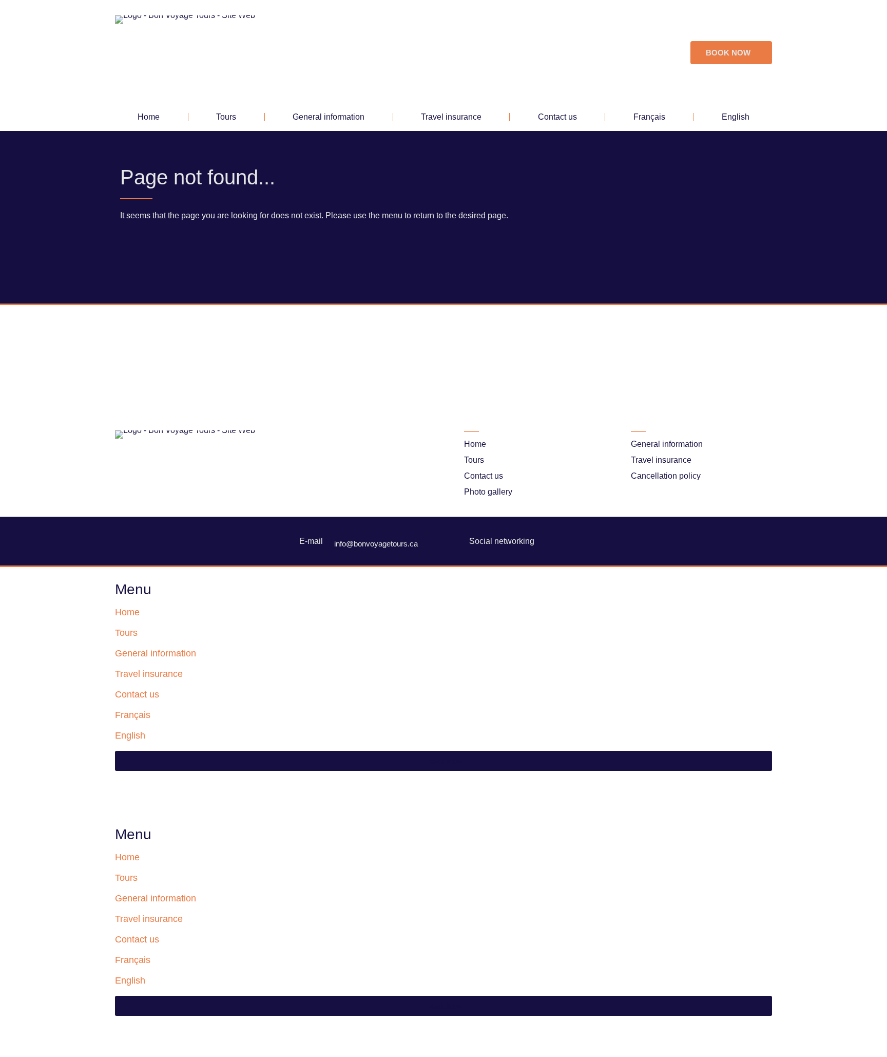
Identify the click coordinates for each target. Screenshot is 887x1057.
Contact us (557, 116)
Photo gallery (488, 491)
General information (328, 116)
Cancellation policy (666, 475)
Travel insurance (451, 116)
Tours (226, 116)
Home (149, 116)
